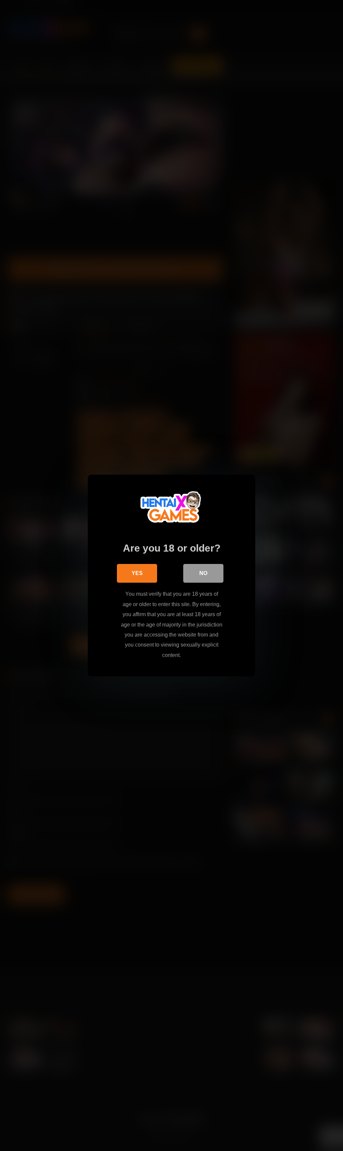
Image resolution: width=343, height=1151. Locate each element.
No (203, 573)
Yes (137, 573)
